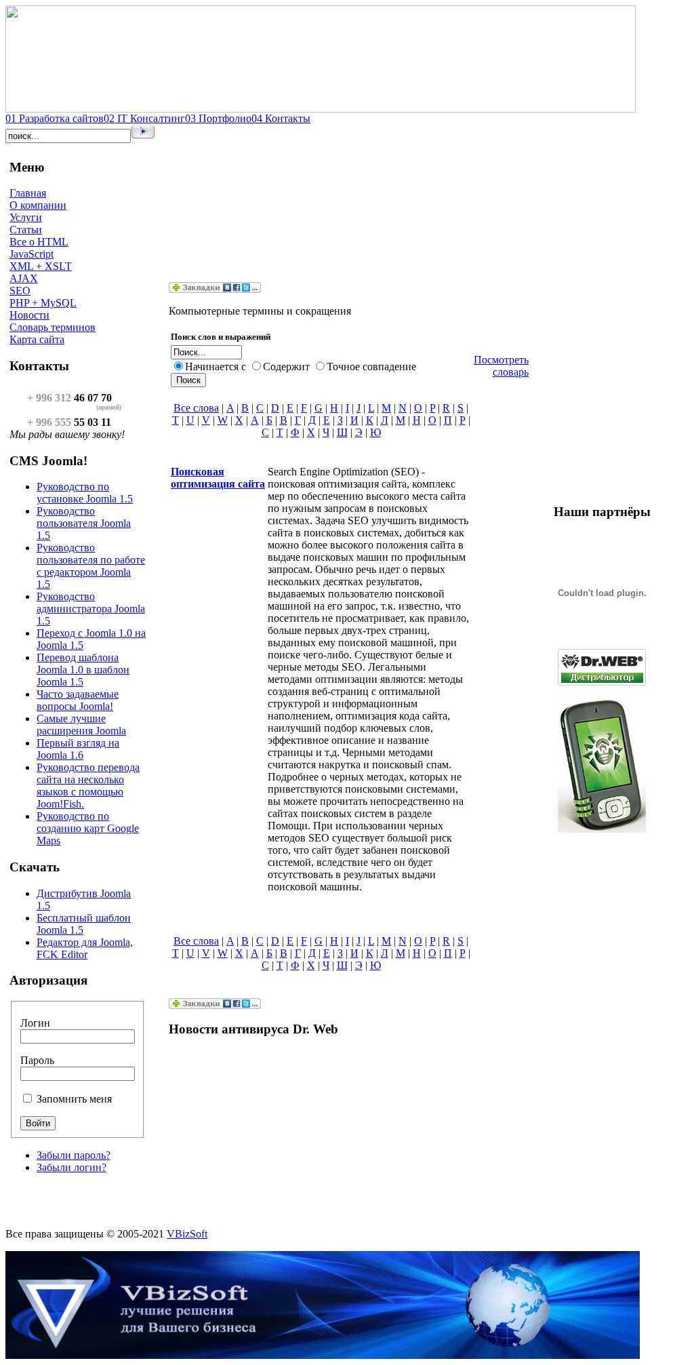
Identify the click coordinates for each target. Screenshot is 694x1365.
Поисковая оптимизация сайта (218, 478)
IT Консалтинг (144, 118)
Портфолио (218, 118)
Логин (35, 1023)
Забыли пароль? (73, 1155)
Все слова (196, 408)
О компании (37, 205)
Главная (27, 193)
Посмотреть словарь (501, 366)
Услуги (25, 217)
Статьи (25, 229)
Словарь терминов (52, 327)
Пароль (37, 1060)
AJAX (23, 278)
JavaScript (31, 254)
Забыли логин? (71, 1167)
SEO (19, 290)
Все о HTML (38, 242)
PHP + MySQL (43, 303)
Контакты (280, 118)
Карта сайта (36, 339)
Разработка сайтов (54, 118)
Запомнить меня (74, 1099)
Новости (29, 315)
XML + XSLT (40, 266)
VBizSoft (187, 1234)
